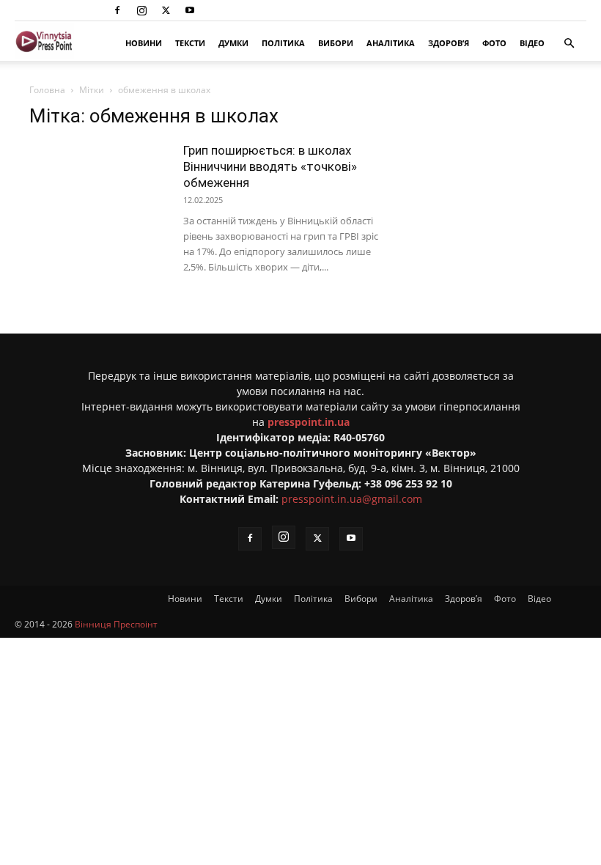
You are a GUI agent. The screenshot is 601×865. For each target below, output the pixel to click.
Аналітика (390, 42)
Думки (233, 42)
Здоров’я (448, 42)
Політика (283, 42)
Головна (47, 90)
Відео (532, 42)
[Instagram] (141, 10)
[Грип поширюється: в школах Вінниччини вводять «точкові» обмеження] (99, 190)
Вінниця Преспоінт (116, 624)
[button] (568, 44)
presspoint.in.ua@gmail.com (351, 499)
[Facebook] (117, 10)
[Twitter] (166, 10)
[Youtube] (190, 10)
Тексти (190, 42)
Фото (494, 42)
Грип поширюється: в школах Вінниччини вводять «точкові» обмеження (270, 166)
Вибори (335, 42)
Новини (143, 42)
